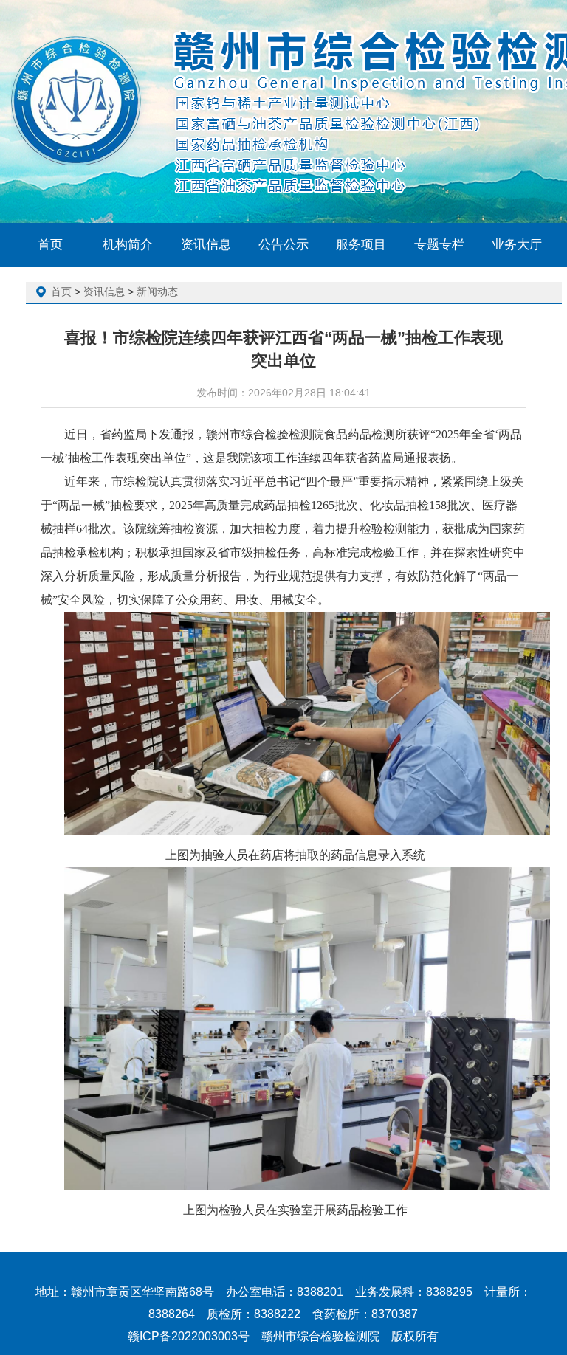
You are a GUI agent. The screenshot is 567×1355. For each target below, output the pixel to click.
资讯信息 (104, 291)
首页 (61, 291)
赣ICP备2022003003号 (189, 1336)
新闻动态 (157, 291)
